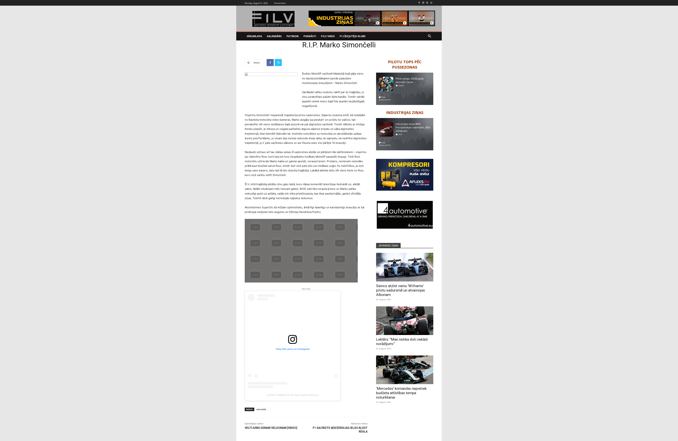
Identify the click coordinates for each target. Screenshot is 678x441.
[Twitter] (427, 3)
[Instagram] (423, 3)
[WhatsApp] (431, 3)
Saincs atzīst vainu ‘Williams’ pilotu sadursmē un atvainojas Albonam (400, 290)
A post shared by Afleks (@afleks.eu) (293, 395)
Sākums (248, 45)
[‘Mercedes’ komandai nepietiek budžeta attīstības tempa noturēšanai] (404, 369)
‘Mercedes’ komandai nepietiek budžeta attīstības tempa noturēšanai (401, 392)
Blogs (257, 45)
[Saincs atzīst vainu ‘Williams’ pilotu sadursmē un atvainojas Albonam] (404, 267)
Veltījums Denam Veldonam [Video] (271, 428)
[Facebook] (419, 3)
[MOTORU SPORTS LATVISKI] (273, 19)
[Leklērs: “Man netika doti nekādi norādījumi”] (404, 320)
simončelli (261, 409)
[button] (429, 36)
